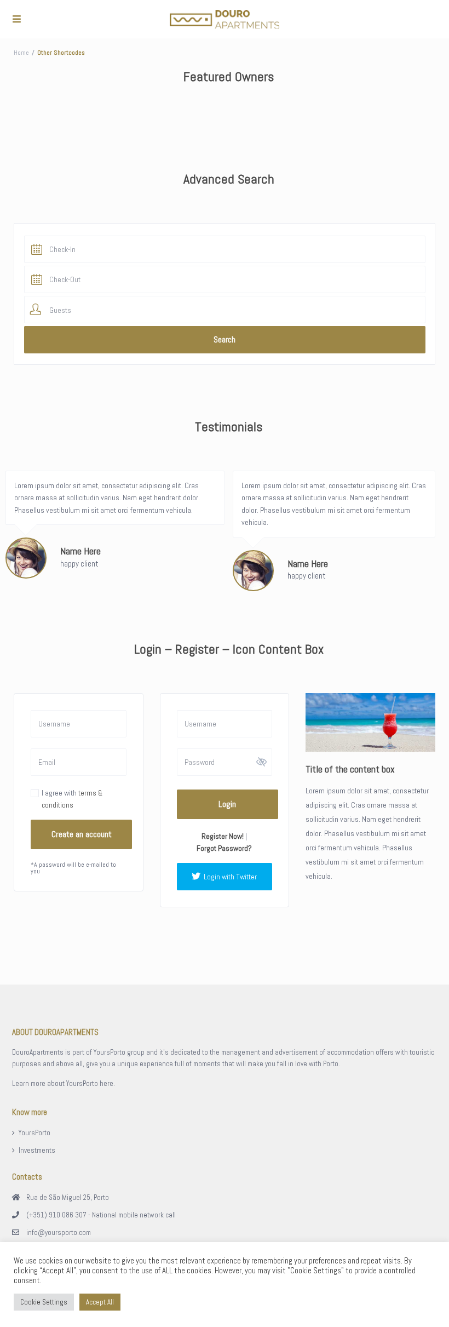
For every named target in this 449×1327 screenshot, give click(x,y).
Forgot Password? (224, 848)
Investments (37, 1150)
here (106, 1083)
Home (21, 52)
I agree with (72, 799)
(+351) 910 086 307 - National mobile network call (101, 1215)
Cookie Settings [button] (43, 1302)
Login (227, 804)
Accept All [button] (100, 1302)
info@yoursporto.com (58, 1232)
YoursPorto (34, 1132)
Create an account (81, 834)
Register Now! (223, 836)
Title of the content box (350, 769)
